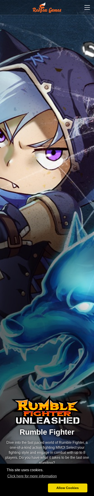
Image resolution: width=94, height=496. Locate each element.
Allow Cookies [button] (67, 488)
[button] (26, 488)
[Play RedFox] (46, 7)
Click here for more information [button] (32, 476)
